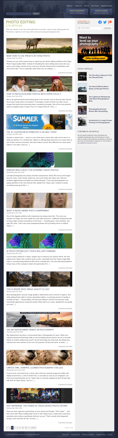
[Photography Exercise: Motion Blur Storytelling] (83, 110)
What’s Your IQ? (101, 12)
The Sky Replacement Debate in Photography (30, 330)
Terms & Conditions (88, 434)
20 (26, 428)
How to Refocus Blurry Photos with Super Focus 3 (34, 94)
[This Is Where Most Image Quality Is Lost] (39, 279)
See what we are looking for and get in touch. (94, 142)
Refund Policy (101, 434)
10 (23, 428)
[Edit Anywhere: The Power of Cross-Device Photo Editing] (39, 396)
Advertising (95, 6)
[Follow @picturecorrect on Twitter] (105, 23)
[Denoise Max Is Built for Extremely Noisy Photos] (39, 160)
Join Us (86, 6)
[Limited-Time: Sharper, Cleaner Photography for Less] (39, 357)
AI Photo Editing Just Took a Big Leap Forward (31, 251)
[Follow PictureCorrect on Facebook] (100, 23)
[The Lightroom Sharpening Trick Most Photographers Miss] (83, 99)
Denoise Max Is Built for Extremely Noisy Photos (33, 170)
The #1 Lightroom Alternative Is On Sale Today (32, 132)
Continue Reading (65, 73)
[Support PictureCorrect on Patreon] (110, 23)
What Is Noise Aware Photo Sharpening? (28, 211)
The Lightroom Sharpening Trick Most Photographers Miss (99, 99)
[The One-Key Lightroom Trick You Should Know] (83, 76)
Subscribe (107, 28)
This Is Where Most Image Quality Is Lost (28, 289)
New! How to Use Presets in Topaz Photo (28, 56)
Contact (109, 434)
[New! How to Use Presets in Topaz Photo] (39, 46)
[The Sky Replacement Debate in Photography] (39, 319)
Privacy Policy (75, 434)
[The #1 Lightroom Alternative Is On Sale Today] (39, 122)
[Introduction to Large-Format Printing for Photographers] (83, 121)
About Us (69, 6)
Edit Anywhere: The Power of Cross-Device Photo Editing (37, 406)
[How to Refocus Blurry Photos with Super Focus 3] (39, 84)
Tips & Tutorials (77, 12)
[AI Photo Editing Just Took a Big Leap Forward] (39, 241)
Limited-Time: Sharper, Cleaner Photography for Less (35, 368)
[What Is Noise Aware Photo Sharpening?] (39, 200)
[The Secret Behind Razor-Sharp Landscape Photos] (83, 87)
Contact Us (78, 6)
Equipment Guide (106, 6)
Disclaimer (65, 434)
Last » (33, 428)
